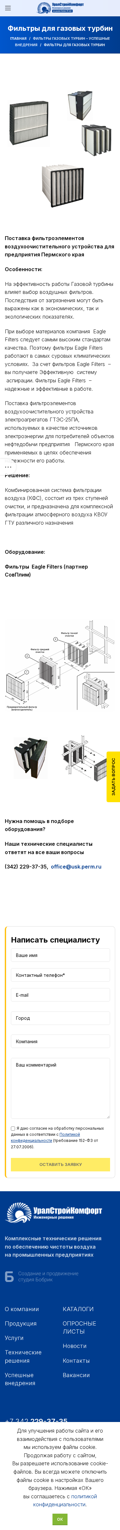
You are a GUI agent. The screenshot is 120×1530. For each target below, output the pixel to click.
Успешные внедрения (20, 1379)
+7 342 (37, 1421)
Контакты (76, 1360)
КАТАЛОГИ (78, 1309)
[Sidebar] (8, 467)
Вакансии (76, 1375)
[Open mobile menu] (8, 8)
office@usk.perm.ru (76, 866)
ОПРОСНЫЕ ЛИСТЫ (79, 1327)
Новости (75, 1346)
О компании (22, 1309)
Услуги (14, 1338)
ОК (60, 1519)
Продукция (21, 1323)
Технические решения (23, 1356)
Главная (18, 38)
